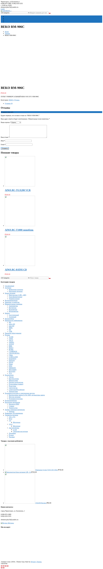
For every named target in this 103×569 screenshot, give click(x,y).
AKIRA (11, 342)
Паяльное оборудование (13, 333)
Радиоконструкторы (16, 399)
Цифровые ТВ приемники (14, 413)
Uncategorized (9, 286)
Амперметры (13, 306)
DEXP (11, 362)
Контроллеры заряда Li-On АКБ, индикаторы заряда (27, 395)
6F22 (10, 419)
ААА (10, 424)
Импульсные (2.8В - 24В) (17, 295)
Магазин (8, 18)
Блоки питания (10, 293)
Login (3, 9)
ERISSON (12, 368)
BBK (10, 346)
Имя (3, 141)
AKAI (11, 340)
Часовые (12, 437)
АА (10, 420)
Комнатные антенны (16, 289)
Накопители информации (13, 320)
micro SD (12, 324)
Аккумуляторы (14, 428)
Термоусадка (13, 408)
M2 (10, 322)
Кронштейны (9, 319)
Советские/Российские (17, 389)
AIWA (11, 339)
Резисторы (12, 386)
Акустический (14, 315)
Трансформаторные (15, 297)
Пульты (16, 100)
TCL (10, 373)
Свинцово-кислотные (20, 431)
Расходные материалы (12, 402)
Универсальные (14, 299)
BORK (11, 349)
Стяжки (11, 406)
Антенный (12, 317)
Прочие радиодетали (16, 382)
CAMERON (13, 351)
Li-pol (15, 430)
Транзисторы (13, 391)
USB (10, 331)
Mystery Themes (36, 562)
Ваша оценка (6, 122)
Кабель (7, 313)
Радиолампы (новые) (16, 384)
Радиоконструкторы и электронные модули (20, 393)
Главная (7, 16)
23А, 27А (12, 417)
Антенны (8, 288)
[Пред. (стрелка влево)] (1, 567)
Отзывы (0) (9, 103)
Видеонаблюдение (11, 300)
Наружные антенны (16, 291)
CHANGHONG (14, 353)
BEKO (11, 100)
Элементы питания (11, 415)
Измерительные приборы (13, 304)
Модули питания (14, 397)
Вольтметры (13, 309)
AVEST (11, 344)
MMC (11, 328)
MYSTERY (13, 369)
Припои (11, 411)
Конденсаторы (14, 379)
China (11, 355)
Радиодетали (9, 375)
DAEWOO (12, 359)
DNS (10, 366)
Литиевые (12, 433)
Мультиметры (13, 311)
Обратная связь (10, 22)
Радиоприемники (11, 400)
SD (10, 329)
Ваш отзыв (5, 137)
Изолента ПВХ (14, 404)
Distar (11, 364)
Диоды (11, 377)
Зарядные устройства (12, 302)
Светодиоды (13, 388)
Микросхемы (13, 380)
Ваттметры (12, 308)
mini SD (11, 326)
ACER (11, 337)
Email (3, 144)
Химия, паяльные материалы (15, 410)
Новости (8, 20)
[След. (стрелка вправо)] (3, 567)
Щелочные (16, 422)
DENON (12, 360)
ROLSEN (12, 371)
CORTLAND (13, 357)
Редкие (11, 435)
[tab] (53, 103)
